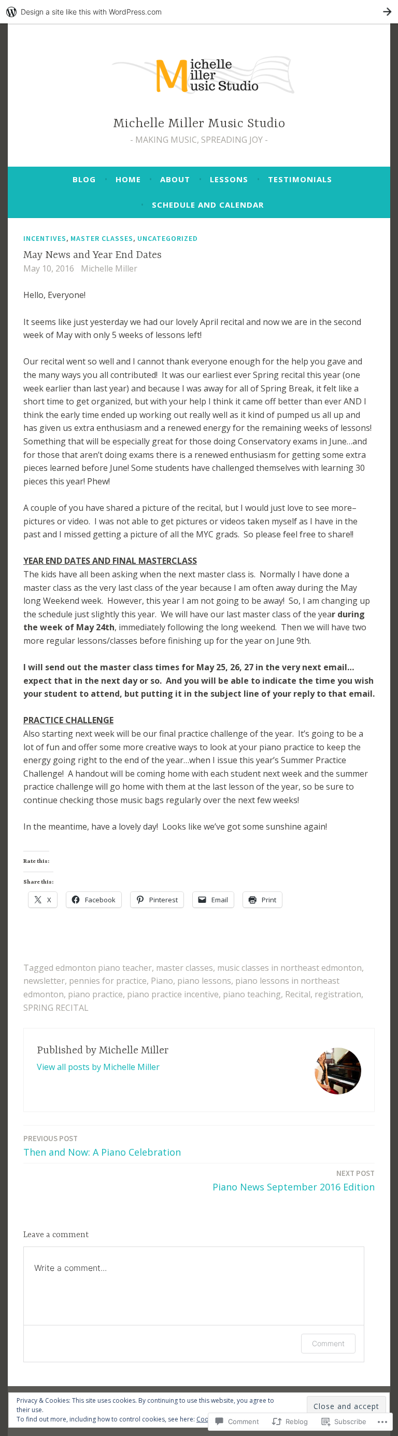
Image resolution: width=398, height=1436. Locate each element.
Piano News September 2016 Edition (293, 1180)
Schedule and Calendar (208, 204)
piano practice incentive (173, 994)
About (175, 179)
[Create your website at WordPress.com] (199, 11)
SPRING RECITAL (56, 1007)
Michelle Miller (109, 268)
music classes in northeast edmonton (289, 967)
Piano (162, 980)
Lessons (229, 179)
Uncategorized (167, 238)
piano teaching (252, 994)
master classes (184, 967)
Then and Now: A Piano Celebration (102, 1145)
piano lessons (204, 980)
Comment (328, 1343)
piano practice (95, 994)
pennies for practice (108, 980)
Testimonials (300, 179)
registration (338, 994)
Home (128, 179)
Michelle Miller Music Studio (199, 123)
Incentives (44, 238)
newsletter (44, 980)
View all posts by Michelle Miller (98, 1067)
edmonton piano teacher (103, 967)
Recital (297, 994)
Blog (84, 179)
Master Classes (101, 238)
